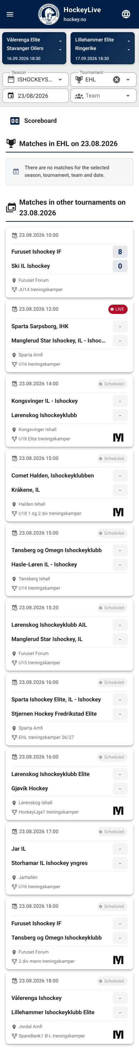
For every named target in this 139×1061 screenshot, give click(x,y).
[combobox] (35, 79)
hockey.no (75, 19)
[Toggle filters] (126, 14)
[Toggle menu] (10, 14)
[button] (116, 79)
